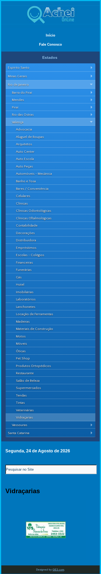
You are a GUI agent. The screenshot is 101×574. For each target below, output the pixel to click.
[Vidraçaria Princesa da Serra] (45, 559)
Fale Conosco (50, 44)
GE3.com (58, 569)
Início (50, 35)
